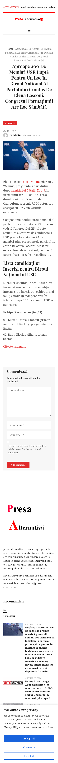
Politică (10, 123)
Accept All (29, 738)
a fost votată (31, 182)
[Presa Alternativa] (29, 19)
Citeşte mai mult (14, 346)
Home (10, 48)
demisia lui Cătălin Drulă (28, 190)
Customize (29, 747)
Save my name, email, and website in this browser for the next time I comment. (27, 449)
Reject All (29, 756)
